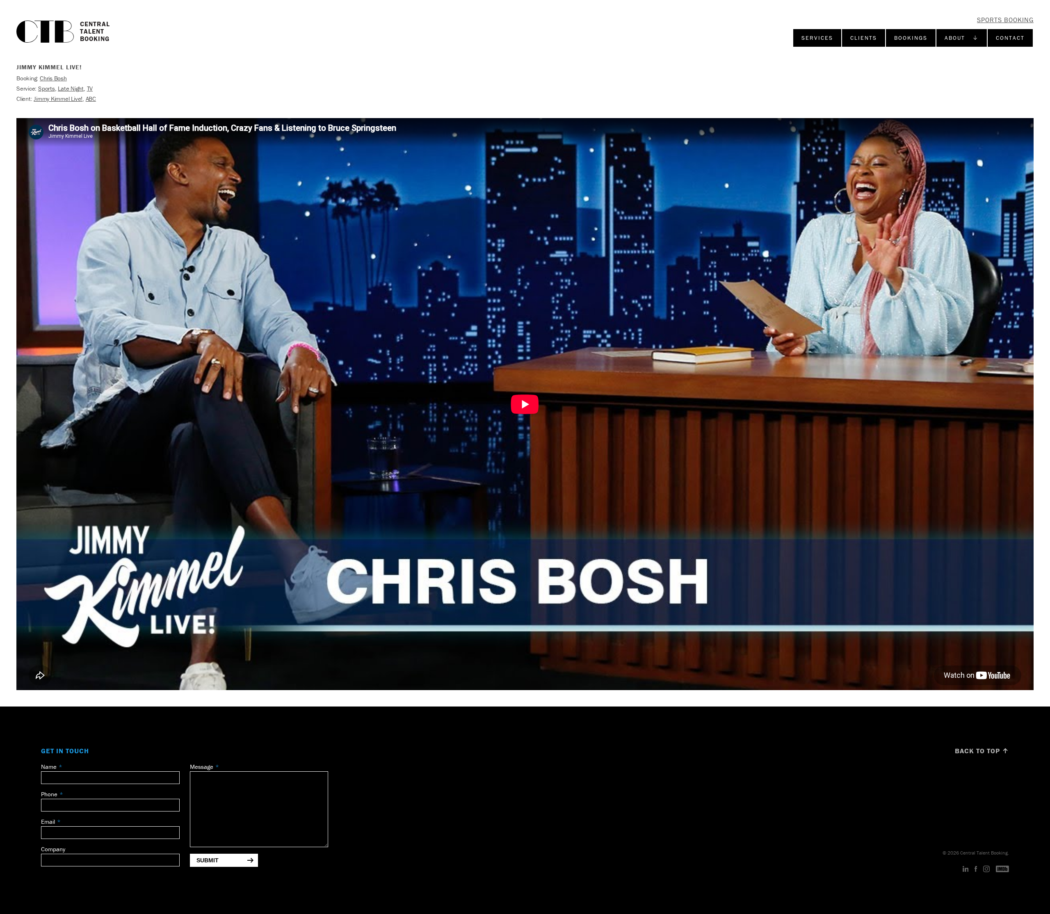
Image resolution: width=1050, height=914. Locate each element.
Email (48, 821)
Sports (46, 88)
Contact (1010, 37)
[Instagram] (986, 869)
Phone (49, 794)
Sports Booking (1005, 20)
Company (53, 849)
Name (49, 766)
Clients (863, 37)
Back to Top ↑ (982, 750)
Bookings (910, 37)
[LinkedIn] (966, 869)
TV (90, 88)
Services (817, 37)
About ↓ (962, 37)
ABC (91, 99)
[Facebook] (976, 869)
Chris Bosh (53, 78)
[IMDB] (1002, 869)
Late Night (71, 88)
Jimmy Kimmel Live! (58, 99)
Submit (207, 860)
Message (201, 766)
